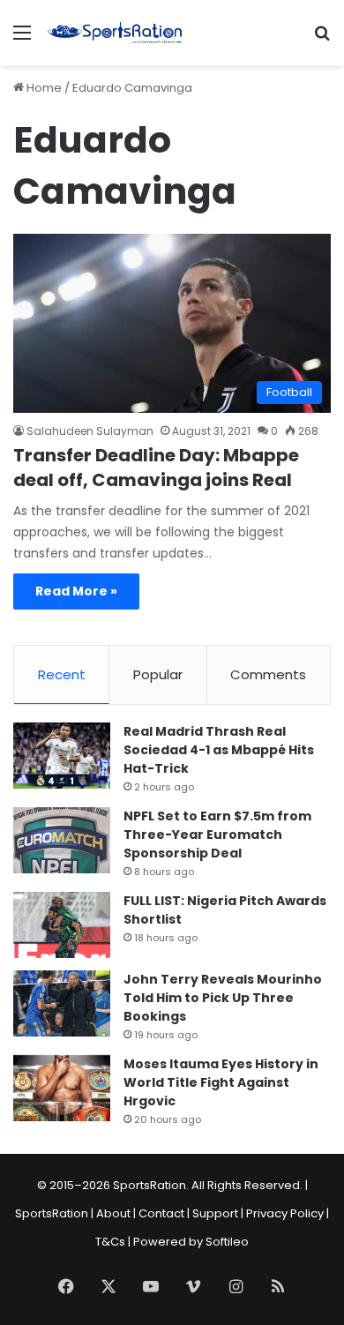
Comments (268, 674)
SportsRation (51, 1213)
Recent (62, 674)
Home (43, 87)
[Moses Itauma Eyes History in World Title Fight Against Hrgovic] (61, 1088)
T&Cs (110, 1241)
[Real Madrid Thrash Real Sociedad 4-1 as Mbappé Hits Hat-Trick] (61, 755)
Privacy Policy (285, 1213)
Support (215, 1213)
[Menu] (22, 39)
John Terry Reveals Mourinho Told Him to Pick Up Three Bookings (222, 997)
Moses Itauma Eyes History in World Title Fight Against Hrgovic (220, 1082)
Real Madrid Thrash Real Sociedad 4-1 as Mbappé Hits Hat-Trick (218, 749)
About (113, 1213)
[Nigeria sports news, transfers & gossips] (114, 32)
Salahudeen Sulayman (89, 430)
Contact (161, 1213)
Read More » (76, 591)
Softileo (227, 1241)
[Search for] (322, 39)
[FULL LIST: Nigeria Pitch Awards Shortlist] (61, 925)
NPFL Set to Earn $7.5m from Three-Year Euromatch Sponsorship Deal (217, 834)
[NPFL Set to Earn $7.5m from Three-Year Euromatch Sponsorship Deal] (61, 840)
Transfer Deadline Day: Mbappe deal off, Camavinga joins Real (156, 467)
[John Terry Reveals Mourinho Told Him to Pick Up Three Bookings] (61, 1003)
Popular (158, 674)
